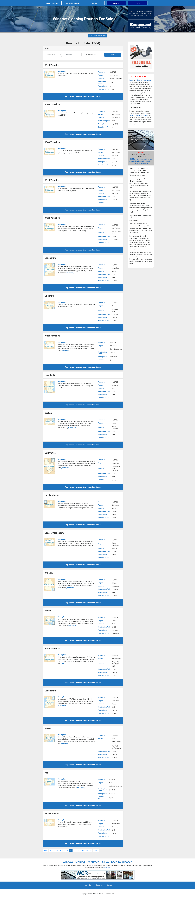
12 (83, 850)
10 (74, 850)
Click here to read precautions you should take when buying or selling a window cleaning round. (140, 161)
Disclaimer (99, 885)
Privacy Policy (87, 885)
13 (87, 850)
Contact (109, 885)
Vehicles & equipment (73, 3)
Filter (112, 54)
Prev (45, 850)
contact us (106, 867)
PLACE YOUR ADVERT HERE (97, 35)
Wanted (94, 3)
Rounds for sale (51, 3)
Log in (138, 3)
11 (79, 850)
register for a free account (143, 80)
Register (116, 3)
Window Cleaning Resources (138, 115)
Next (96, 850)
